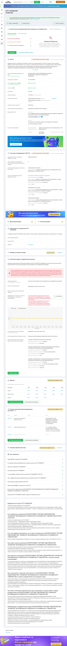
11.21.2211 (10, 418)
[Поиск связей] (2, 32)
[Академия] (2, 39)
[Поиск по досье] (2, 13)
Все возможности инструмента (32, 402)
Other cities (8, 632)
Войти (50, 1)
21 (44, 171)
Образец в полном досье (16, 402)
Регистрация (61, 1)
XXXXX (28, 390)
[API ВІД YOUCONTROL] (2, 21)
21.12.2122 (10, 427)
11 (51, 190)
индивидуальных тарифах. (54, 6)
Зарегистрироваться (15, 144)
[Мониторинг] (2, 24)
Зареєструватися (56, 644)
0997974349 (41, 133)
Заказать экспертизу (60, 23)
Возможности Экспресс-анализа (26, 52)
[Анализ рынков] (2, 35)
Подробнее (54, 98)
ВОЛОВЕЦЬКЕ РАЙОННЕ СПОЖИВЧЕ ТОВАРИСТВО (39, 175)
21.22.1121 (10, 434)
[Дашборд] (2, 10)
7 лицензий (30, 244)
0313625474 (41, 132)
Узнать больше (54, 214)
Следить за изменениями (13, 23)
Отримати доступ (51, 252)
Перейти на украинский (34, 18)
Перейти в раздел (13, 373)
